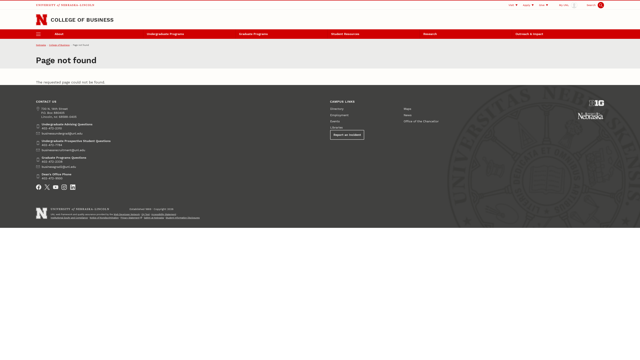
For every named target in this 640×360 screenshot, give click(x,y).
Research (430, 34)
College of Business (82, 20)
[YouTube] (55, 187)
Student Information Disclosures (183, 217)
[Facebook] (38, 187)
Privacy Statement (130, 217)
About (59, 34)
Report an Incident (347, 134)
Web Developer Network (127, 214)
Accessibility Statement (163, 214)
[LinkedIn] (73, 187)
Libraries (336, 127)
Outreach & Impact (529, 34)
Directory (337, 108)
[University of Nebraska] (591, 115)
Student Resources (345, 34)
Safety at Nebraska (154, 217)
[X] (47, 187)
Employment (339, 115)
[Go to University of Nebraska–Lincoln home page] (41, 19)
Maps (407, 108)
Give (541, 5)
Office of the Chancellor (421, 121)
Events (335, 121)
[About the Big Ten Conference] (596, 103)
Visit (511, 5)
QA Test (146, 214)
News (408, 115)
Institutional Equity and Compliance (69, 217)
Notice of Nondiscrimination (104, 217)
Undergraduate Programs (165, 34)
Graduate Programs (253, 34)
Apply (526, 5)
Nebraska (41, 45)
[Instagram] (64, 187)
